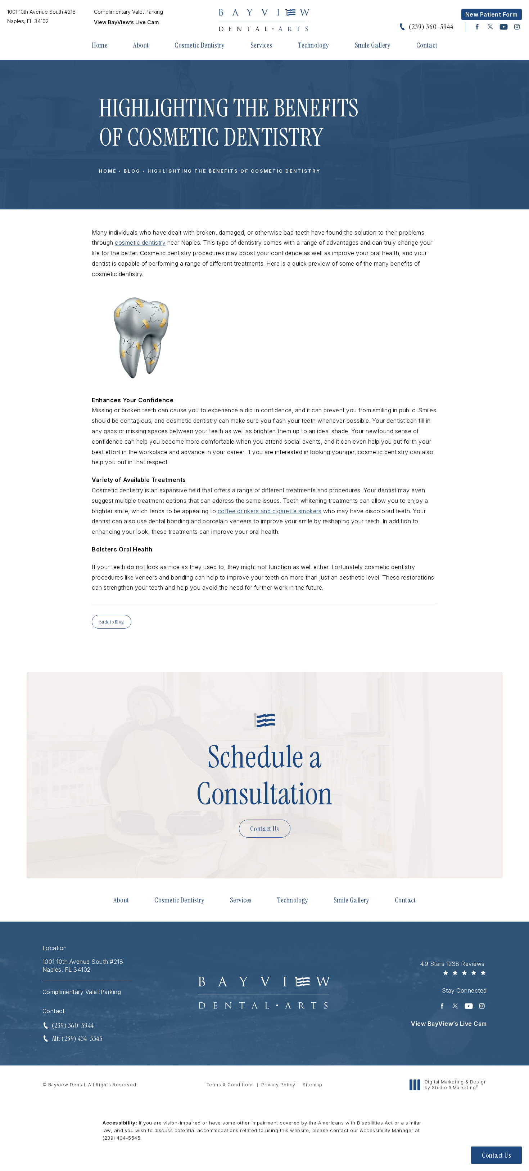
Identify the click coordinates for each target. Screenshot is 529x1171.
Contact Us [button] (496, 1155)
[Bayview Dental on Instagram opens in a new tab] (517, 27)
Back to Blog (111, 621)
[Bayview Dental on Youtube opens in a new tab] (503, 27)
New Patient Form (491, 14)
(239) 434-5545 (121, 1138)
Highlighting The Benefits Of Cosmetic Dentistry (234, 171)
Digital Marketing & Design (455, 1084)
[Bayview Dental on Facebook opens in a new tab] (477, 27)
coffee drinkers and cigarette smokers (270, 511)
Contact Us (264, 828)
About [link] (141, 45)
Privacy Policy (278, 1084)
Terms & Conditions (230, 1084)
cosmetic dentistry (140, 242)
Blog (132, 171)
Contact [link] (427, 45)
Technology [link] (313, 45)
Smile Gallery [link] (373, 45)
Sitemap (312, 1084)
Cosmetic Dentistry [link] (200, 45)
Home (108, 171)
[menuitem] (477, 27)
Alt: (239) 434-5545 (77, 1038)
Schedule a (264, 775)
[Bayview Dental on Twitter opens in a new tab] (490, 27)
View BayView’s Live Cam (126, 22)
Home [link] (100, 45)
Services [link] (261, 45)
